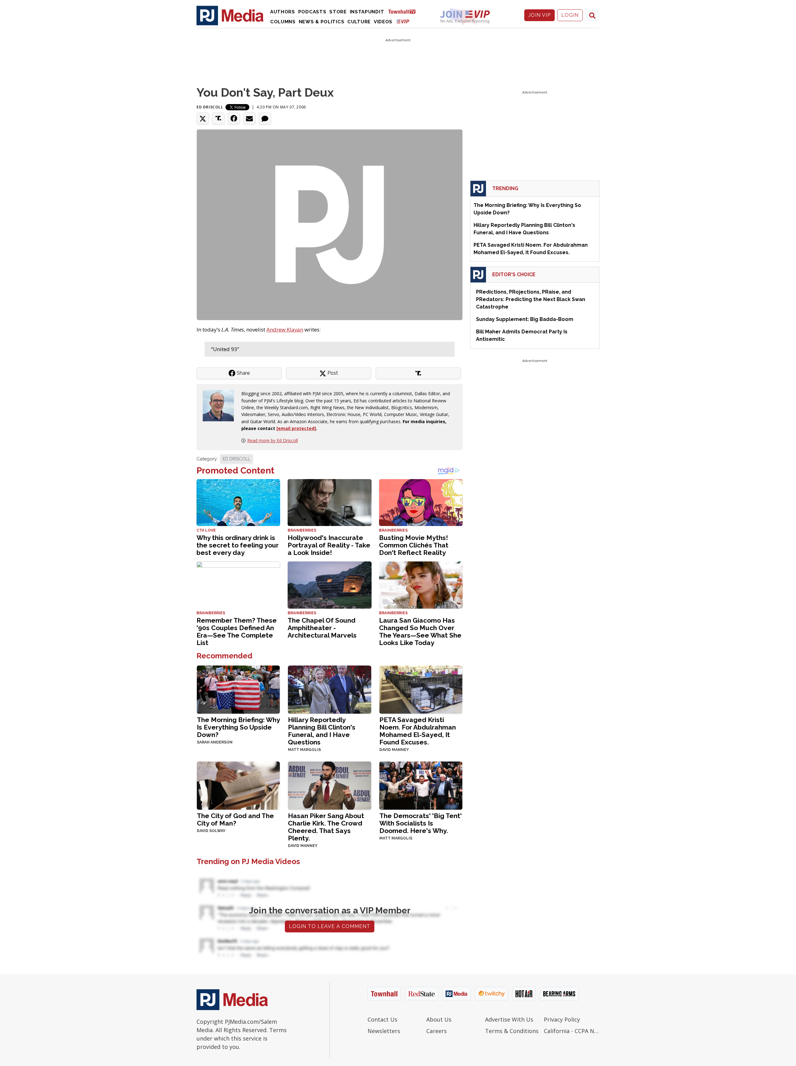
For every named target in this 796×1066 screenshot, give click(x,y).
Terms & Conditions (512, 1031)
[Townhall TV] (404, 11)
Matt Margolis (304, 750)
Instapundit (367, 12)
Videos (383, 22)
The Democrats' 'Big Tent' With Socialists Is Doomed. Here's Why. (420, 823)
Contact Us (382, 1019)
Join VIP (539, 15)
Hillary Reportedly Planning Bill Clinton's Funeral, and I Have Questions (321, 731)
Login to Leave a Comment (329, 926)
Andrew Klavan (284, 329)
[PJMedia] (230, 15)
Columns (283, 22)
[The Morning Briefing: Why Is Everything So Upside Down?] (238, 689)
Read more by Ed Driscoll (272, 440)
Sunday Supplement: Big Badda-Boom (524, 319)
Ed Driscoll (210, 107)
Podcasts (312, 12)
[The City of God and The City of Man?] (238, 785)
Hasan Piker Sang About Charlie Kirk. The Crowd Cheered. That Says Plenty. (326, 827)
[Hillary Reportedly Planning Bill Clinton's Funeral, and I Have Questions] (329, 689)
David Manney (394, 750)
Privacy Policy (562, 1019)
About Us (438, 1019)
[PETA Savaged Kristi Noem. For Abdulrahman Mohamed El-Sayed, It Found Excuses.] (420, 689)
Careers (436, 1031)
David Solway (211, 831)
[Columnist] (221, 405)
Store (338, 12)
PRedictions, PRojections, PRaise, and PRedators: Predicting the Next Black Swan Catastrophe (530, 299)
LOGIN (570, 15)
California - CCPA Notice (571, 1031)
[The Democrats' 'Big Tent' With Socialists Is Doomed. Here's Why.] (420, 785)
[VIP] (403, 21)
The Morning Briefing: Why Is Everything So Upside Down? (238, 727)
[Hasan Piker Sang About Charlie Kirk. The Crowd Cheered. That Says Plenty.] (329, 785)
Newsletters (384, 1031)
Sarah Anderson (215, 742)
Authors (282, 12)
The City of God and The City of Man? (235, 819)
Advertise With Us (509, 1019)
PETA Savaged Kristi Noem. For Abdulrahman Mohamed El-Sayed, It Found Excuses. (417, 731)
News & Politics (322, 22)
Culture (359, 22)
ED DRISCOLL (236, 458)
